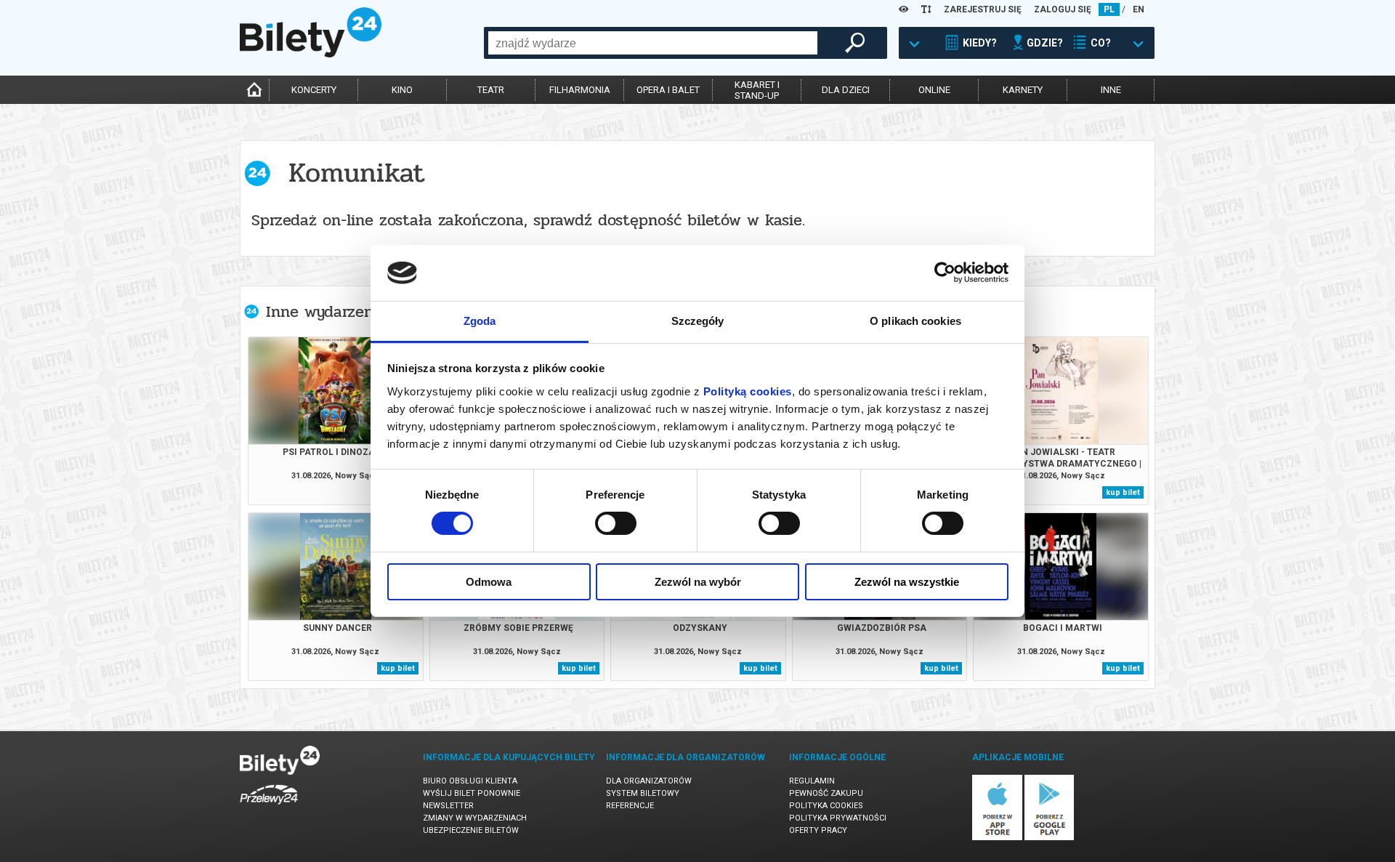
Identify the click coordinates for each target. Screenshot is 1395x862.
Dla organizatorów (649, 781)
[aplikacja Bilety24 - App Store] (997, 837)
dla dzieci (846, 89)
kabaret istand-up (757, 90)
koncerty (313, 89)
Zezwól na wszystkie (906, 582)
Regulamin (812, 781)
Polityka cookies (826, 805)
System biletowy (642, 793)
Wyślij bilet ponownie (471, 793)
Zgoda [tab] (480, 321)
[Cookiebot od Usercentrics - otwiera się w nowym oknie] (944, 272)
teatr (490, 89)
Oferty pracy (818, 830)
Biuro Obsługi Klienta (470, 781)
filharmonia (579, 89)
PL (1109, 9)
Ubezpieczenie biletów (471, 830)
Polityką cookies (747, 391)
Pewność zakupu (826, 793)
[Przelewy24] (269, 807)
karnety (1023, 89)
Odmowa (489, 582)
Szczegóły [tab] (697, 321)
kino (402, 89)
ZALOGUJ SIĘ (1062, 9)
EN (1138, 9)
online (934, 89)
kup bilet (1123, 492)
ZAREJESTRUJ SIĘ (983, 9)
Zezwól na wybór (698, 582)
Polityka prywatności (837, 818)
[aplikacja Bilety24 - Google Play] (1049, 837)
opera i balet (668, 89)
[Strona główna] (310, 54)
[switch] (615, 523)
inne (1111, 89)
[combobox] (653, 43)
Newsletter (448, 805)
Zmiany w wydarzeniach (475, 818)
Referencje (630, 805)
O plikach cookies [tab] (915, 321)
